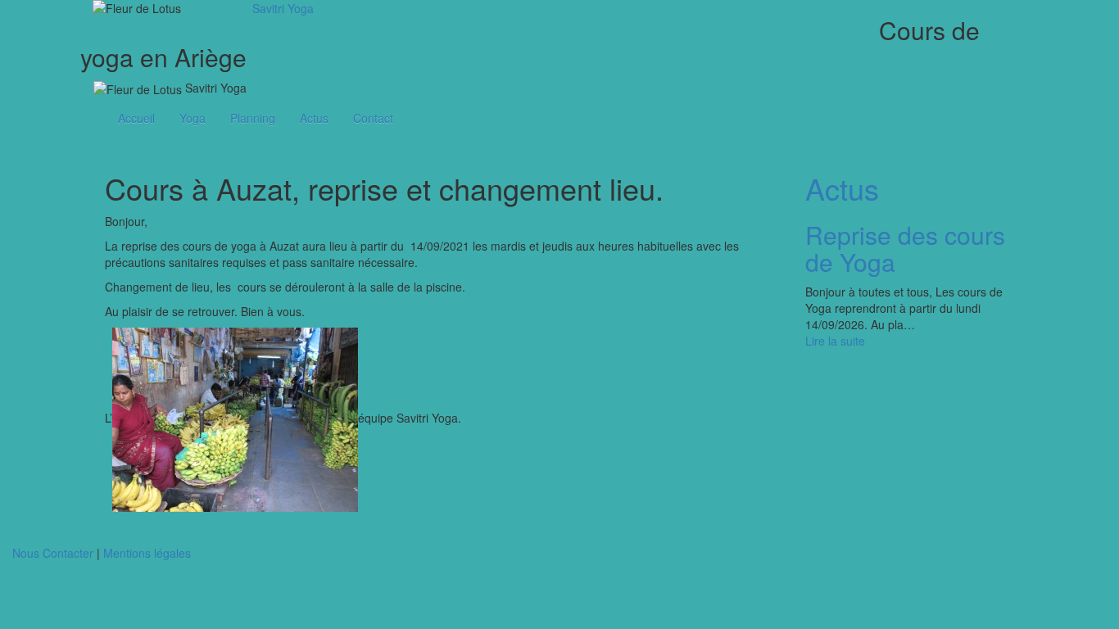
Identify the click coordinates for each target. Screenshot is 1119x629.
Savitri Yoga (283, 8)
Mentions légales (147, 553)
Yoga (192, 118)
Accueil (136, 118)
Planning (252, 118)
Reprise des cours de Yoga (905, 248)
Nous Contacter (52, 553)
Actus (314, 118)
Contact (373, 118)
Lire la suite (835, 341)
